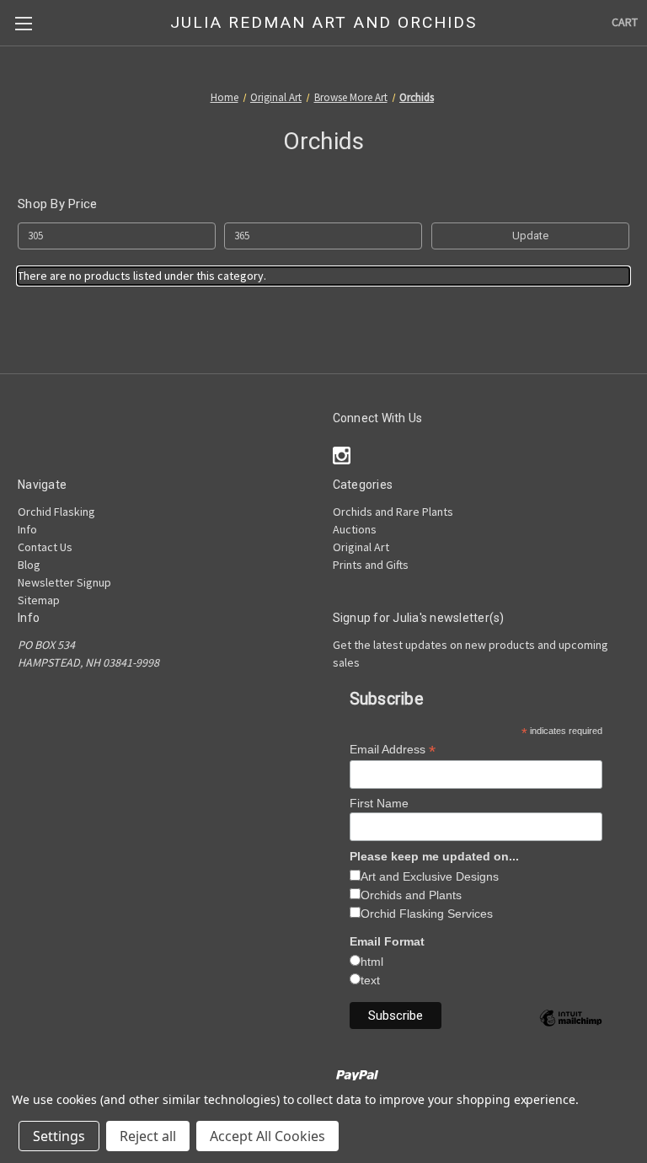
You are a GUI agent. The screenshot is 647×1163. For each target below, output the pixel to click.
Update (530, 235)
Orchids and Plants (411, 895)
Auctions (355, 529)
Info (27, 529)
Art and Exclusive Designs (430, 876)
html (372, 961)
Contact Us (45, 547)
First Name (379, 803)
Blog (29, 564)
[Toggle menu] (23, 23)
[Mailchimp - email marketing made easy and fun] (570, 1030)
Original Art (361, 547)
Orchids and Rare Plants (393, 511)
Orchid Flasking (56, 511)
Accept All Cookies (267, 1136)
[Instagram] (341, 455)
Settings (59, 1136)
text (370, 980)
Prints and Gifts (371, 564)
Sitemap (39, 600)
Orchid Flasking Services (427, 913)
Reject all (148, 1136)
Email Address (393, 750)
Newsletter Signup (64, 582)
